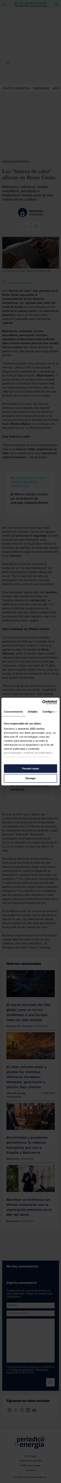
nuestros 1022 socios (31, 728)
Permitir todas (30, 768)
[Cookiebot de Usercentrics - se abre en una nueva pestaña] (43, 702)
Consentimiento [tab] (13, 711)
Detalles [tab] (33, 711)
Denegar (31, 778)
